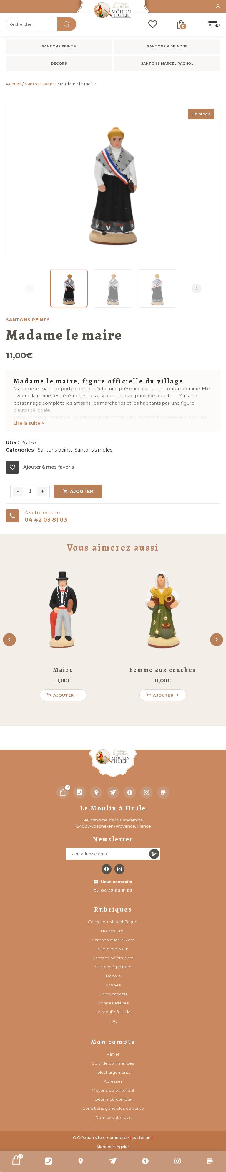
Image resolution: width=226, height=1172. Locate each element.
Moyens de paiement (113, 1090)
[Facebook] (145, 1161)
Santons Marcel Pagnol (167, 63)
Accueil (13, 83)
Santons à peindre (167, 46)
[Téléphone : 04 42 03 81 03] (48, 1161)
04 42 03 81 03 (116, 890)
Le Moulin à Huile (113, 1012)
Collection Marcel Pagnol (113, 921)
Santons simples (93, 450)
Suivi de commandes (113, 1063)
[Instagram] (178, 1161)
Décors (59, 63)
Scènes (113, 985)
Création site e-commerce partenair (115, 1137)
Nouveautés (113, 930)
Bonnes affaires (113, 1003)
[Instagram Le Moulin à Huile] (119, 869)
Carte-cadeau (113, 994)
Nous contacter (117, 881)
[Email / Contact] (113, 1161)
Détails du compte (113, 1099)
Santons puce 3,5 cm (113, 940)
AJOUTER (81, 491)
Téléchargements (113, 1072)
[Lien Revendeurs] (210, 1161)
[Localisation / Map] (80, 1161)
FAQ (113, 1021)
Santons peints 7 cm (113, 958)
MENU (212, 25)
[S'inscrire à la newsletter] (154, 854)
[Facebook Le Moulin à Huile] (107, 869)
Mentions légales (113, 1147)
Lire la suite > (29, 423)
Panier (113, 1054)
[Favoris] (152, 24)
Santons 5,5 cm (113, 948)
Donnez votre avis (113, 1117)
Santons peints (59, 46)
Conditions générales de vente (113, 1108)
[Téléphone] (79, 792)
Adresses (113, 1081)
